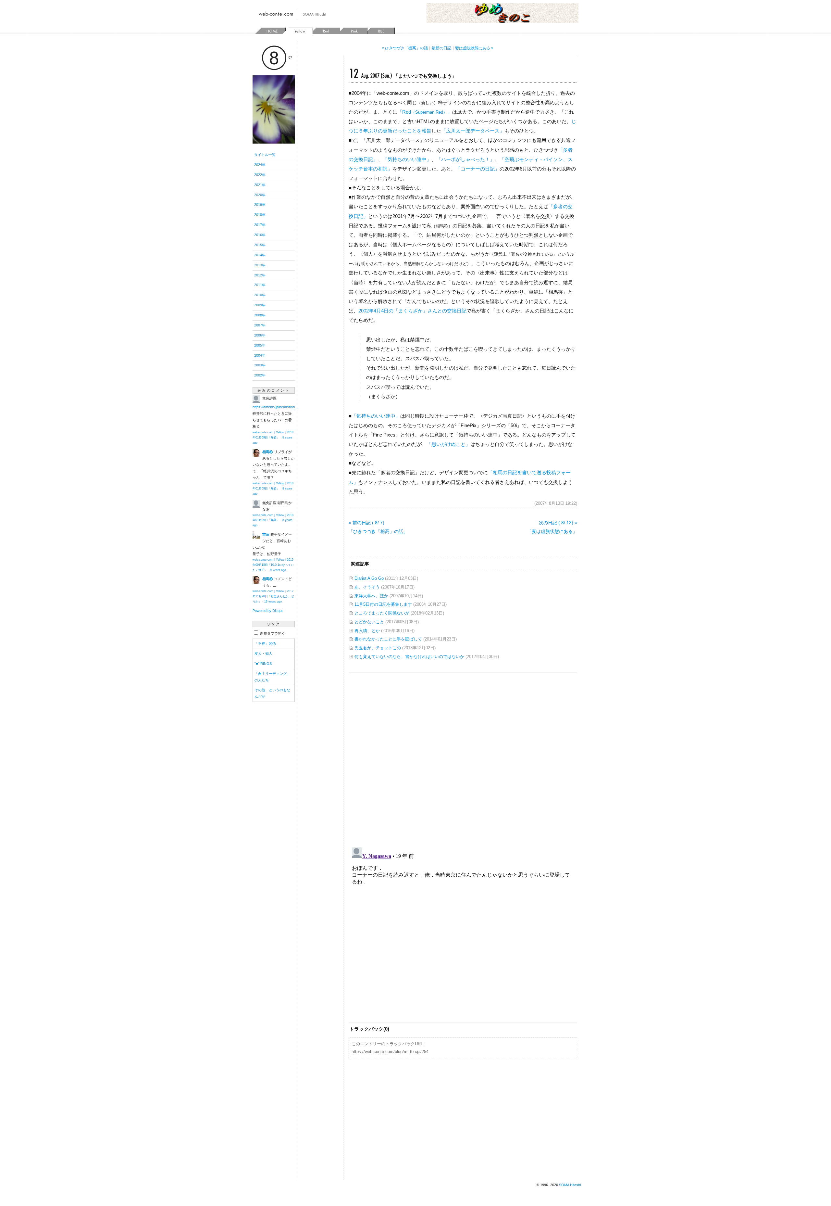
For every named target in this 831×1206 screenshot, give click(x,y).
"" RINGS (263, 664)
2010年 (260, 295)
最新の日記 (441, 48)
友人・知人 (263, 653)
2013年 (260, 265)
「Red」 (424, 112)
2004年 (260, 355)
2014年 (260, 255)
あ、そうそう (367, 587)
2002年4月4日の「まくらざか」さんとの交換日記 (412, 310)
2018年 (260, 215)
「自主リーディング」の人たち (272, 677)
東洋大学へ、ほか (371, 595)
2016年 (260, 235)
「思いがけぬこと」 (448, 444)
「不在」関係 (265, 643)
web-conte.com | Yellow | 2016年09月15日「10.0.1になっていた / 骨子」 (273, 565)
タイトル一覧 (265, 155)
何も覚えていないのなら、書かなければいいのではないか (409, 656)
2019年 (260, 205)
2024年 (260, 165)
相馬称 (267, 452)
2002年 (260, 375)
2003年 (260, 365)
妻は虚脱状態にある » (474, 48)
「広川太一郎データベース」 (472, 130)
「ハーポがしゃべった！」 (465, 159)
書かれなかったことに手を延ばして (388, 639)
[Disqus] (463, 757)
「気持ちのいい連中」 (407, 159)
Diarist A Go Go (369, 578)
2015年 (260, 245)
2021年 (260, 185)
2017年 (260, 225)
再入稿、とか (367, 630)
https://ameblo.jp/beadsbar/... (275, 407)
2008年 (260, 315)
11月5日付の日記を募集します (383, 604)
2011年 (260, 285)
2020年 (260, 195)
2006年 (260, 335)
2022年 (260, 175)
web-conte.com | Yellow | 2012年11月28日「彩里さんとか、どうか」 (273, 596)
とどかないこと (369, 621)
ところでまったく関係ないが (381, 613)
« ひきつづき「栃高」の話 (405, 48)
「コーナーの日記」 (478, 168)
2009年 (260, 305)
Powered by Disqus (268, 611)
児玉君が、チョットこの (377, 647)
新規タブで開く (272, 633)
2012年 (260, 275)
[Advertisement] (463, 1118)
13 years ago (273, 601)
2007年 (260, 325)
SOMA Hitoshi (570, 1185)
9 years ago (278, 570)
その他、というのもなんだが (272, 693)
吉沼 (265, 534)
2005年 (260, 345)
